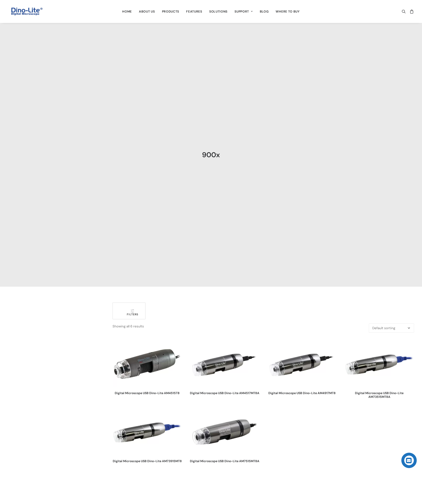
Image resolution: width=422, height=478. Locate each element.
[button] (405, 11)
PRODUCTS (170, 11)
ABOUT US (147, 11)
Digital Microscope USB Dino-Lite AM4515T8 (147, 393)
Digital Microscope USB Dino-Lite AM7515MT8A (224, 461)
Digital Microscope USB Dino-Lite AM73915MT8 (147, 461)
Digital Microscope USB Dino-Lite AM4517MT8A (224, 393)
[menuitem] (127, 11)
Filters (129, 314)
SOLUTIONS (218, 11)
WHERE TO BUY (288, 11)
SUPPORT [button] (242, 11)
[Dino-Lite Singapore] (27, 11)
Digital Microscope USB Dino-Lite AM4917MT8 (302, 393)
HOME (127, 11)
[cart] (411, 11)
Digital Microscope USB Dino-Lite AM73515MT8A (379, 395)
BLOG (264, 11)
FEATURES (194, 11)
